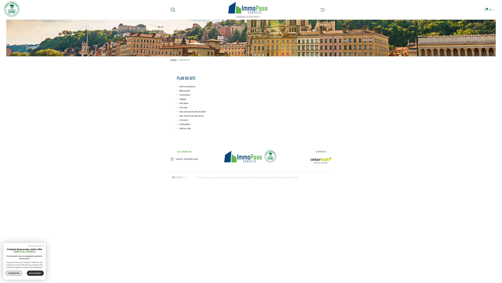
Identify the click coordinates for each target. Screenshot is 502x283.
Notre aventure (187, 86)
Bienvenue (184, 90)
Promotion (184, 94)
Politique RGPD (287, 177)
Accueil (174, 60)
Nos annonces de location (192, 111)
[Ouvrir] (173, 9)
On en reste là (35, 246)
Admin (271, 177)
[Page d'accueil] (247, 8)
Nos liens (183, 103)
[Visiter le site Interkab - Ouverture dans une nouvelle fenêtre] (321, 160)
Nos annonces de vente (191, 115)
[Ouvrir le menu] (322, 9)
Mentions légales (262, 177)
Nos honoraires (241, 177)
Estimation (184, 124)
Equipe (182, 99)
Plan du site (251, 177)
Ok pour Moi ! (35, 273)
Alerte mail (185, 128)
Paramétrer (13, 273)
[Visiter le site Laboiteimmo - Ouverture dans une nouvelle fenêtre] (180, 177)
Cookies (296, 177)
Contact (183, 120)
